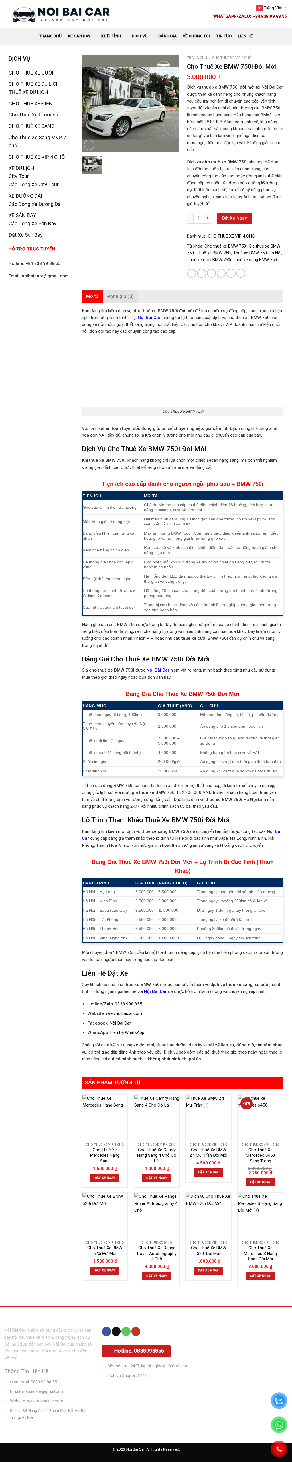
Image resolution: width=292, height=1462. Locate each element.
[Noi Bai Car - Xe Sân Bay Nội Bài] (61, 14)
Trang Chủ (50, 36)
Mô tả (92, 296)
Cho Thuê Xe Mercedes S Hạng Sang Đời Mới (260, 1253)
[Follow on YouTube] (135, 1331)
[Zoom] (89, 145)
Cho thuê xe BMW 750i (225, 246)
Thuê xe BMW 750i (214, 252)
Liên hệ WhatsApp (127, 1032)
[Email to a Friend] (211, 273)
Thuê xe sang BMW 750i (255, 259)
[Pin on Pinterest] (221, 273)
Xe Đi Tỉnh (111, 36)
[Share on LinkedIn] (240, 273)
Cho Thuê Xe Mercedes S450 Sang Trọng (260, 1155)
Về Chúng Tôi (196, 36)
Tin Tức (224, 36)
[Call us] (125, 1331)
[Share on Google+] (230, 273)
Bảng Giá (167, 36)
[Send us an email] (116, 1331)
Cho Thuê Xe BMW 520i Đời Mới (104, 1250)
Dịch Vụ (140, 36)
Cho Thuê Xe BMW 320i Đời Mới (208, 1250)
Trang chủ (197, 58)
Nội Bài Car (120, 1023)
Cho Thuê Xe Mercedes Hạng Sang (104, 1155)
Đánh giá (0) (120, 296)
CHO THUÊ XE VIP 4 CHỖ (232, 58)
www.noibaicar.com (124, 1013)
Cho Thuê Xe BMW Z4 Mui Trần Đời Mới (208, 1152)
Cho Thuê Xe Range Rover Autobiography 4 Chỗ (157, 1253)
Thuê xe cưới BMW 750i (209, 259)
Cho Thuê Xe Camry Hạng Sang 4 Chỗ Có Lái (156, 1155)
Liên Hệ (245, 36)
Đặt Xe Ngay (234, 218)
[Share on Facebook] (191, 273)
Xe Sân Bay (79, 36)
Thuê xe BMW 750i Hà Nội (257, 252)
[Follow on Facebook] (106, 1331)
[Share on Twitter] (201, 273)
